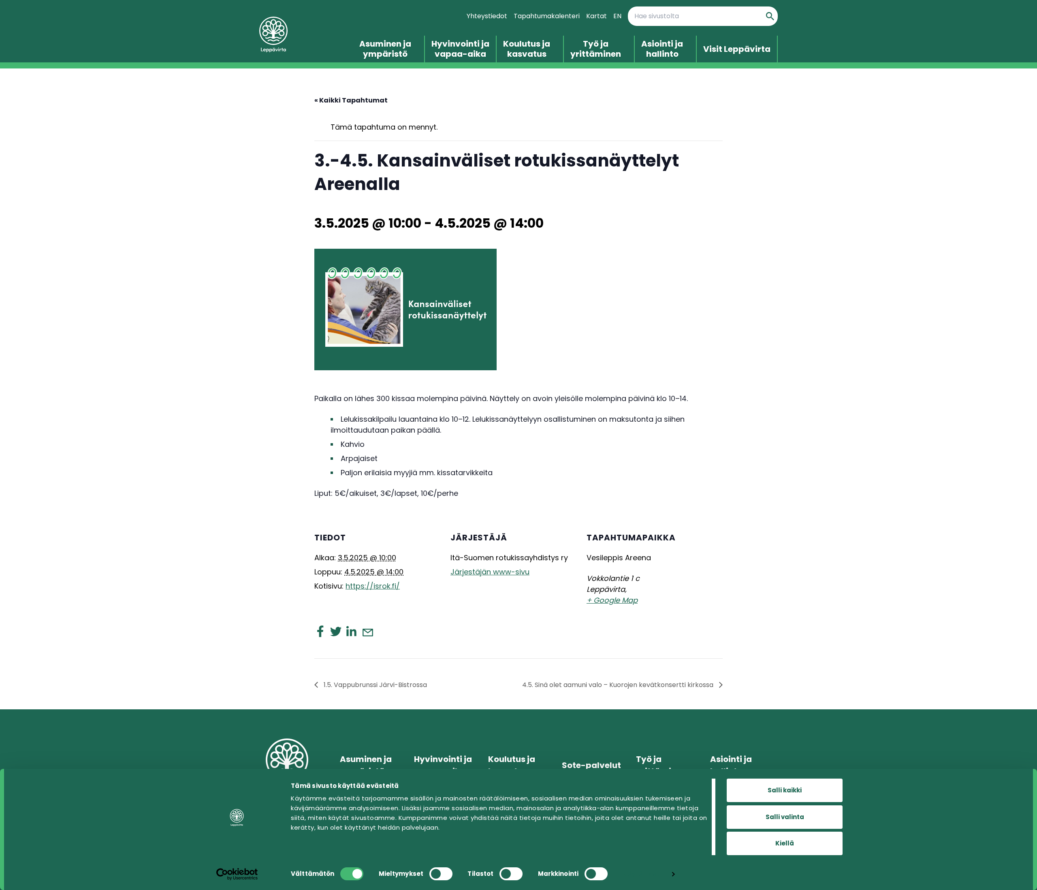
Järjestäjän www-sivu (489, 572)
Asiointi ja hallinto (662, 49)
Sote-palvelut (591, 765)
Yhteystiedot (487, 16)
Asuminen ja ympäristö (385, 49)
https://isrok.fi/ (373, 586)
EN (617, 16)
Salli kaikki (785, 790)
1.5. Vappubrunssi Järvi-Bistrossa (374, 684)
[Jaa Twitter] (336, 631)
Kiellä (784, 843)
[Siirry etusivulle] (306, 35)
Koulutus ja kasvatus (526, 49)
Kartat (596, 16)
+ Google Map (612, 600)
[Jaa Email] (367, 632)
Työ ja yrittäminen (595, 49)
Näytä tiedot (643, 874)
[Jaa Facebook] (320, 631)
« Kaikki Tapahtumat (351, 100)
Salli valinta (785, 817)
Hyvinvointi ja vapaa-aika (460, 49)
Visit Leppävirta (736, 49)
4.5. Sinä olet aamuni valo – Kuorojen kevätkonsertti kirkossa (618, 684)
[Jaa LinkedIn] (351, 631)
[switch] (440, 873)
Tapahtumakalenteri (547, 16)
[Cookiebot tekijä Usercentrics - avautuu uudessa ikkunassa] (237, 874)
